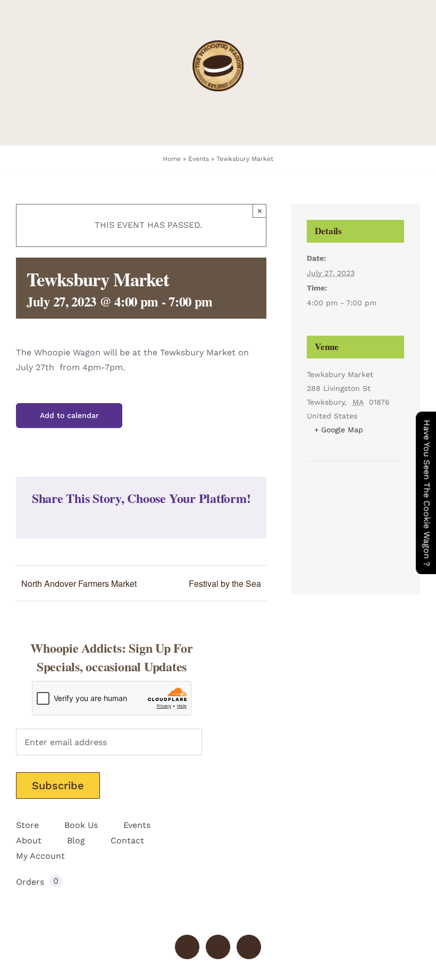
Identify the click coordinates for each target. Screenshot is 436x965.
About (28, 840)
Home (172, 159)
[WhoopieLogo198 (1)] (218, 44)
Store (27, 825)
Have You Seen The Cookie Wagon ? (427, 493)
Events (198, 159)
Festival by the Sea (225, 583)
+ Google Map (338, 429)
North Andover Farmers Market (79, 583)
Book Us (81, 825)
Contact (127, 840)
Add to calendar (69, 415)
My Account (40, 856)
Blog (76, 840)
